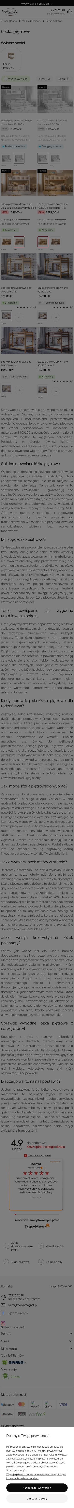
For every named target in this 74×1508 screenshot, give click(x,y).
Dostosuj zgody (37, 1498)
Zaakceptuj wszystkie (37, 1488)
